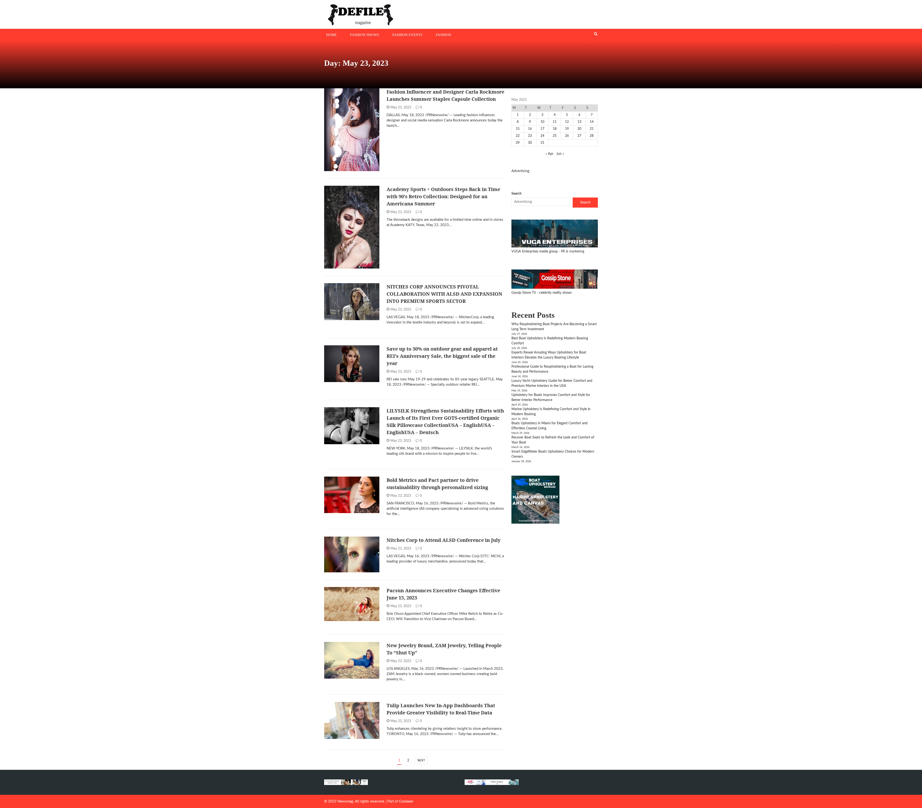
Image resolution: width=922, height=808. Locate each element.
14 (592, 122)
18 (555, 129)
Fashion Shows (364, 35)
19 (567, 129)
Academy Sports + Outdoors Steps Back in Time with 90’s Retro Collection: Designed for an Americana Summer (443, 196)
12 (567, 122)
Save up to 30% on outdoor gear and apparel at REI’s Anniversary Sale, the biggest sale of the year (442, 356)
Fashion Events (407, 35)
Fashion (443, 35)
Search (516, 193)
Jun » (560, 154)
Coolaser (406, 801)
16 (530, 129)
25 (555, 136)
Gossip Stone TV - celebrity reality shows (541, 292)
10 (542, 122)
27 (579, 136)
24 (542, 136)
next (421, 760)
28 (592, 136)
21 (592, 129)
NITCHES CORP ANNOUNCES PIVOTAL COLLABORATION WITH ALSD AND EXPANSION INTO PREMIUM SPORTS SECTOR (444, 293)
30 (530, 142)
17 (542, 129)
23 (530, 136)
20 (579, 129)
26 (567, 136)
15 (518, 129)
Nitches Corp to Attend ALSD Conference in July (444, 540)
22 (518, 136)
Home (331, 35)
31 (542, 142)
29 (518, 142)
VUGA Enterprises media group (535, 251)
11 (555, 122)
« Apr (549, 154)
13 (579, 122)
